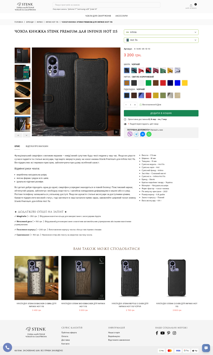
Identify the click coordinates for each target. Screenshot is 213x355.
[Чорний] (127, 70)
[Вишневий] (156, 70)
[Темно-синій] (134, 70)
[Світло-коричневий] (127, 83)
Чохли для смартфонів (98, 16)
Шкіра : (132, 64)
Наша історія (114, 332)
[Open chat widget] (206, 348)
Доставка (65, 340)
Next (26, 135)
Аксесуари (121, 16)
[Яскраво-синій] (177, 83)
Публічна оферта (69, 332)
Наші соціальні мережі (171, 327)
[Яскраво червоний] (141, 70)
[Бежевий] (177, 95)
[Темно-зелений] (163, 70)
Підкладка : (134, 89)
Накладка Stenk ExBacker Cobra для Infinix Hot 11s (36, 305)
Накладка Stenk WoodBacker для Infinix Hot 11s (83, 305)
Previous (18, 135)
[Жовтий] (170, 70)
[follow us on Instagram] (174, 333)
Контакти (65, 343)
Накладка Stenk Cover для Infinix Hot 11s (176, 305)
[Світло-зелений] (163, 95)
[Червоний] (148, 70)
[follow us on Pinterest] (168, 333)
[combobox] (161, 32)
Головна (18, 22)
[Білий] (177, 70)
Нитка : (139, 77)
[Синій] (170, 83)
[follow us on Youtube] (162, 333)
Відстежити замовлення (119, 340)
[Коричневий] (156, 83)
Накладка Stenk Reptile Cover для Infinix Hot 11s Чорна (130, 305)
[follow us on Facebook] (157, 333)
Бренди (30, 22)
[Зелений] (148, 83)
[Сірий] (170, 95)
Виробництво (114, 336)
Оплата (64, 336)
